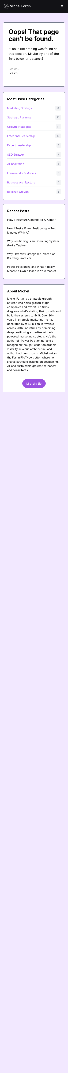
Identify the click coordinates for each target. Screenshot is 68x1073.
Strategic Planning (19, 117)
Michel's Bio (34, 383)
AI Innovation (15, 164)
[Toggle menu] (62, 6)
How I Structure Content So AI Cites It (31, 219)
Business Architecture (21, 182)
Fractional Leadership (21, 136)
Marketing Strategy (19, 108)
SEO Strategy (16, 154)
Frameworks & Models (21, 173)
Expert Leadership (19, 145)
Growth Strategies (19, 126)
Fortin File (18, 357)
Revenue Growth (18, 191)
